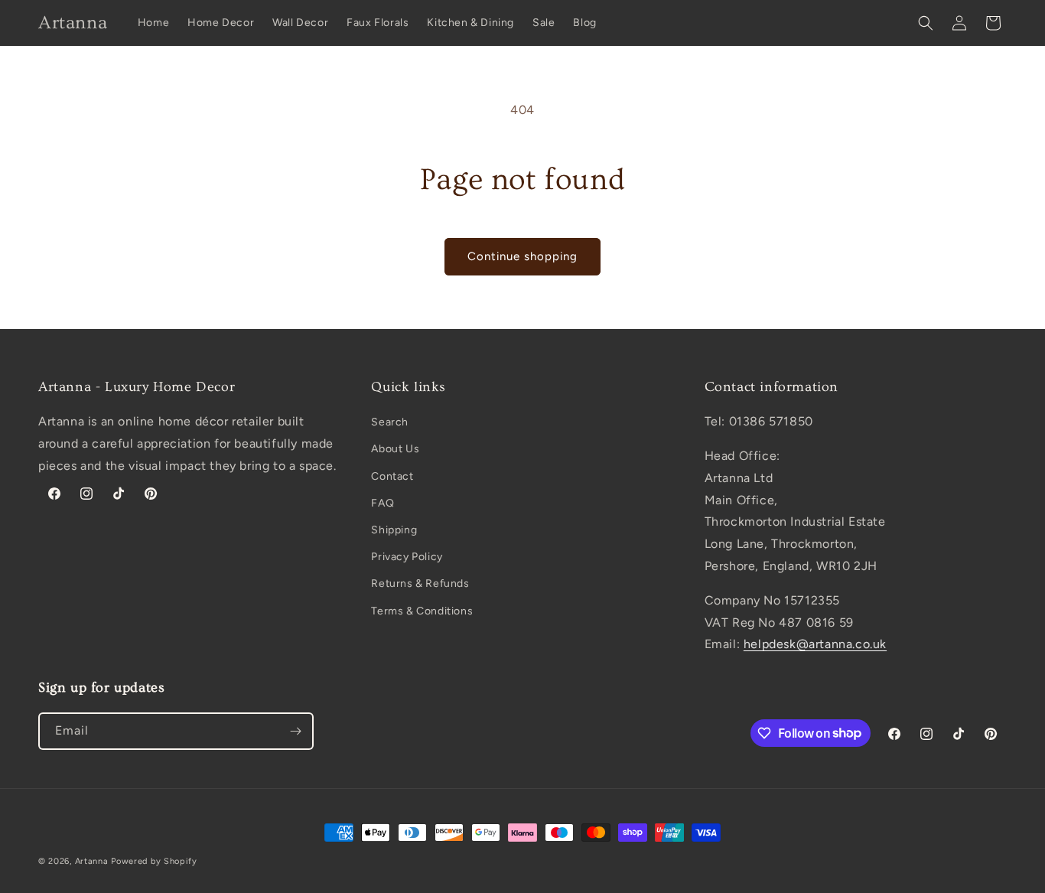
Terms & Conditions (422, 611)
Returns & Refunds (420, 583)
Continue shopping (522, 256)
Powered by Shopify (154, 861)
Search (390, 422)
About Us (395, 448)
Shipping (394, 529)
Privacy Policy (406, 556)
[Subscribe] (295, 731)
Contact (392, 476)
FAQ (382, 503)
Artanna (92, 861)
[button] (925, 23)
